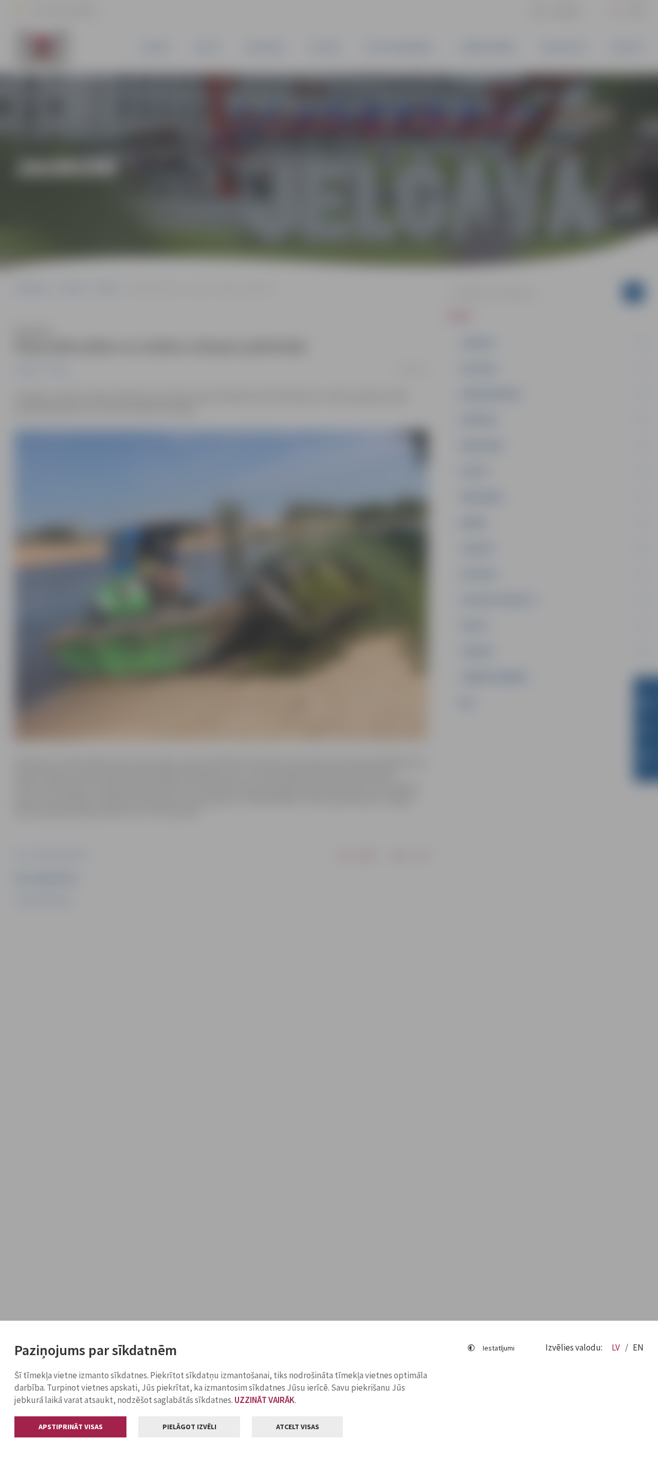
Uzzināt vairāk (264, 1400)
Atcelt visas (297, 1426)
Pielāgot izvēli (189, 1426)
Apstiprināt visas (71, 1426)
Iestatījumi (499, 1348)
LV (617, 1347)
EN (638, 1347)
